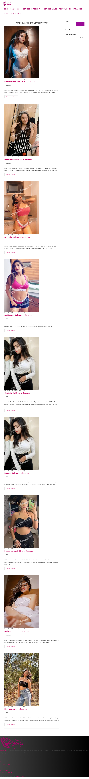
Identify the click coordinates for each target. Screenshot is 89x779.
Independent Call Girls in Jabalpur (18, 551)
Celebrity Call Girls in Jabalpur (17, 393)
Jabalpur (8, 85)
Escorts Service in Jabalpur (15, 709)
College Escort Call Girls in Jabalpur (19, 81)
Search (66, 21)
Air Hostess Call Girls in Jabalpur (18, 315)
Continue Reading (12, 96)
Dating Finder (20, 776)
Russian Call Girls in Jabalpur (16, 473)
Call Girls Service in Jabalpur (16, 631)
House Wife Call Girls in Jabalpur (18, 159)
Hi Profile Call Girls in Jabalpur (17, 237)
